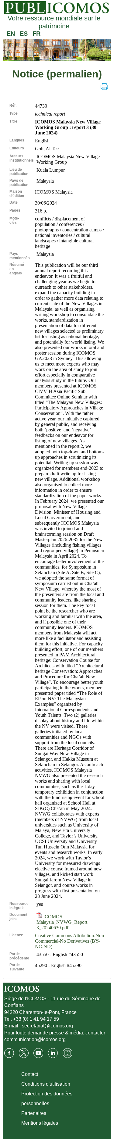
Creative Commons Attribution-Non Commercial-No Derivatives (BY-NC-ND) (69, 941)
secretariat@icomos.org (47, 1025)
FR (36, 33)
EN (11, 33)
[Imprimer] (104, 86)
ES (24, 33)
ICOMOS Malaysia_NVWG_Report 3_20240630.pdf (61, 922)
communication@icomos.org (35, 1039)
